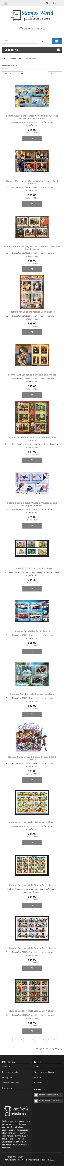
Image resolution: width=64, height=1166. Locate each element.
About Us (6, 1066)
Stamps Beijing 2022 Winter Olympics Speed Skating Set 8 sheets (32, 504)
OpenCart (19, 1157)
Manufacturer (15, 58)
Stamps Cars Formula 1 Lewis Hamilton (32, 693)
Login (56, 3)
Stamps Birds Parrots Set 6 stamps (32, 568)
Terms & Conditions (10, 1082)
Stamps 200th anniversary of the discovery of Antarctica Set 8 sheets (32, 117)
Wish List (38, 1077)
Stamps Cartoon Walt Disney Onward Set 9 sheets (32, 758)
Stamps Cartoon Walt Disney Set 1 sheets (32, 822)
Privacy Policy (8, 1077)
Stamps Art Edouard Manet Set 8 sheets (32, 311)
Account (37, 1066)
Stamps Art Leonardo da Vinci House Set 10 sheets (32, 438)
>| (6, 1044)
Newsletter (38, 1082)
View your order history (44, 1072)
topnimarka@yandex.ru (49, 1095)
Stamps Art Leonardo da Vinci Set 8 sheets (32, 374)
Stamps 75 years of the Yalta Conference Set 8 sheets (32, 182)
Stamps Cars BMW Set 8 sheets (32, 631)
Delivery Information (10, 1072)
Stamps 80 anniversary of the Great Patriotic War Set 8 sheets (32, 247)
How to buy (7, 1088)
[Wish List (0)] (47, 3)
